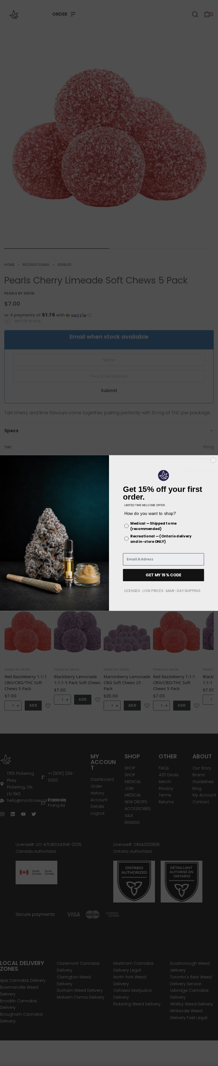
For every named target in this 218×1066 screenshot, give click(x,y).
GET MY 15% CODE (163, 574)
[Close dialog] (213, 460)
